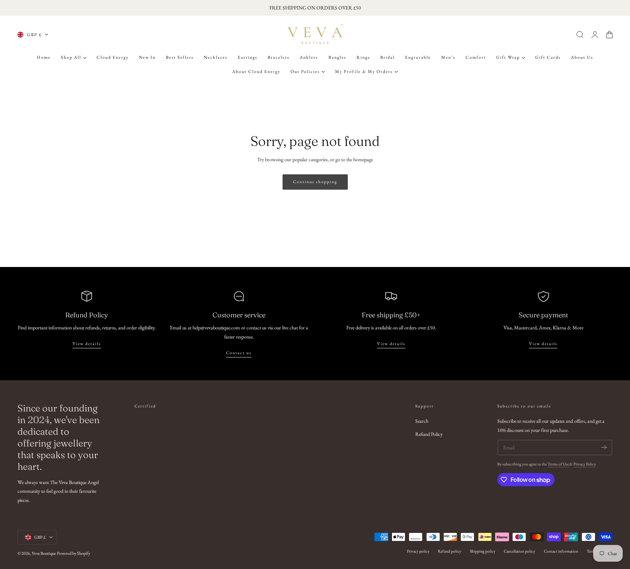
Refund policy (449, 551)
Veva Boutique (44, 553)
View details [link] (543, 343)
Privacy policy (418, 551)
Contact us (239, 352)
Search (421, 421)
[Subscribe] (603, 447)
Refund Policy (429, 434)
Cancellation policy (519, 551)
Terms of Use (558, 464)
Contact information (561, 551)
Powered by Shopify (73, 553)
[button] (580, 34)
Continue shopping (315, 181)
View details (87, 343)
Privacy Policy (584, 464)
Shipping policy (482, 551)
